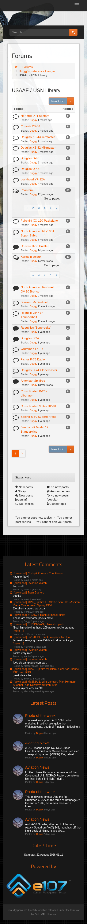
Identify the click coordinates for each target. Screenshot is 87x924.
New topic (57, 101)
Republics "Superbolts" (36, 327)
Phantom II (28, 190)
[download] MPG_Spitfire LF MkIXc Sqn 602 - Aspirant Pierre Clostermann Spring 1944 (46, 604)
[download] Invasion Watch (30, 583)
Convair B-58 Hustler (35, 246)
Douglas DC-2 (30, 338)
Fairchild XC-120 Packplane (39, 220)
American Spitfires (33, 380)
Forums (27, 67)
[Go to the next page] (22, 453)
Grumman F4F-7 (32, 348)
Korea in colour (31, 256)
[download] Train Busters (29, 592)
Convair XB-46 (30, 126)
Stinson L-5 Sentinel (34, 302)
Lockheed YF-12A (33, 179)
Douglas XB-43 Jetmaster (38, 137)
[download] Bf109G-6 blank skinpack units (39, 614)
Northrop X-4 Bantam (35, 115)
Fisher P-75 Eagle (33, 359)
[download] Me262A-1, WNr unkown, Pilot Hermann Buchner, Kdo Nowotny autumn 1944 (44, 683)
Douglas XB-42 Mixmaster (38, 147)
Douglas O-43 (30, 168)
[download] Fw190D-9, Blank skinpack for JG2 (42, 637)
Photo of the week (40, 715)
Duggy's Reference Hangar (37, 71)
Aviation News (37, 743)
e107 (34, 910)
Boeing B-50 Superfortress (38, 416)
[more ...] (18, 630)
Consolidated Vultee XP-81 (38, 406)
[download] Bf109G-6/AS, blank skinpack (39, 624)
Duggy (33, 120)
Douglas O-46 (30, 158)
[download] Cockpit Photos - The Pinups (38, 573)
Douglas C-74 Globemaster (39, 370)
